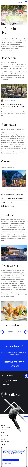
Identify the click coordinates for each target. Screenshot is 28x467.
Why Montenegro (5, 441)
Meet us (3, 432)
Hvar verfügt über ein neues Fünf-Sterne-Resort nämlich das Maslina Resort (13, 106)
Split (19, 332)
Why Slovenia (4, 439)
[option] (14, 180)
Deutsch (20, 2)
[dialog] (14, 457)
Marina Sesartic (7, 100)
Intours (5, 2)
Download (14, 366)
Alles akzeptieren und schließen (10, 459)
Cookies (4, 454)
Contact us (5, 384)
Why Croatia (4, 438)
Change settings (8, 463)
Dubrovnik (10, 332)
